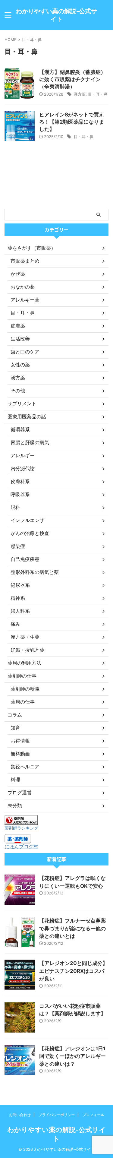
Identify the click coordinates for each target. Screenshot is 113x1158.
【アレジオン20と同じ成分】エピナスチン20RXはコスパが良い (73, 971)
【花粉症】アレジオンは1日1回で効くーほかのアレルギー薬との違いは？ (72, 1056)
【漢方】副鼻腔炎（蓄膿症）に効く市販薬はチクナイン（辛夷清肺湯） (72, 79)
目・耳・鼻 (98, 94)
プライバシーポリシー (57, 1114)
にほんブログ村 (21, 846)
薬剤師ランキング (21, 828)
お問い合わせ (20, 1114)
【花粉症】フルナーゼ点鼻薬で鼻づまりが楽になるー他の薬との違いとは (72, 928)
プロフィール (93, 1114)
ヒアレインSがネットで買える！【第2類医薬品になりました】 (71, 122)
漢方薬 (80, 94)
